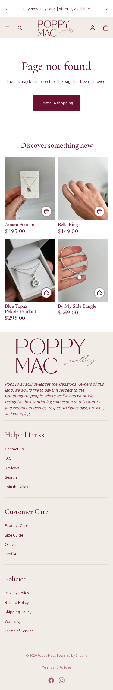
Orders (11, 544)
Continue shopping (56, 103)
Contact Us (14, 449)
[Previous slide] (6, 8)
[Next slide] (106, 8)
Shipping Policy (18, 612)
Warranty (12, 621)
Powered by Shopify (72, 655)
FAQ (8, 458)
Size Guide (14, 535)
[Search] (20, 28)
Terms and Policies (56, 667)
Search (11, 477)
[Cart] (105, 28)
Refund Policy (17, 602)
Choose (104, 292)
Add (51, 211)
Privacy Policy (17, 593)
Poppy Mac (46, 655)
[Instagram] (61, 680)
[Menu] (7, 28)
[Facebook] (51, 680)
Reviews (12, 468)
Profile (10, 554)
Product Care (16, 525)
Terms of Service (19, 631)
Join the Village (17, 486)
